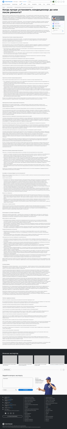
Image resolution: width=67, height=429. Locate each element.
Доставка (48, 4)
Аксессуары (27, 417)
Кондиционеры (14, 4)
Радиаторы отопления (29, 420)
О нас (44, 4)
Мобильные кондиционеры (30, 398)
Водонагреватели (28, 413)
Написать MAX (56, 23)
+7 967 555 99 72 (8, 403)
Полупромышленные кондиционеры (31, 404)
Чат (55, 1)
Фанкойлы (26, 406)
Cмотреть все (7, 369)
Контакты (53, 4)
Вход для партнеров (49, 416)
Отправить (25, 389)
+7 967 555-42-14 (8, 405)
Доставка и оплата (49, 410)
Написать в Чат (56, 28)
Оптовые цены (48, 404)
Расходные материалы (29, 419)
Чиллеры (26, 407)
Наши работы (34, 4)
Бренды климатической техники (51, 403)
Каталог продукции (7, 4)
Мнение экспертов (49, 397)
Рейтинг (24, 4)
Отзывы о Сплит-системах (50, 400)
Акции (20, 4)
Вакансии (47, 419)
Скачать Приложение (13, 416)
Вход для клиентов (49, 417)
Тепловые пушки (28, 416)
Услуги (29, 4)
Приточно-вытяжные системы (30, 400)
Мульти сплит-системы (29, 401)
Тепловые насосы (28, 403)
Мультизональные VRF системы (30, 410)
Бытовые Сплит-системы (29, 397)
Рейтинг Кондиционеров (50, 398)
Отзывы (40, 4)
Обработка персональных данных (34, 427)
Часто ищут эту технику (50, 401)
